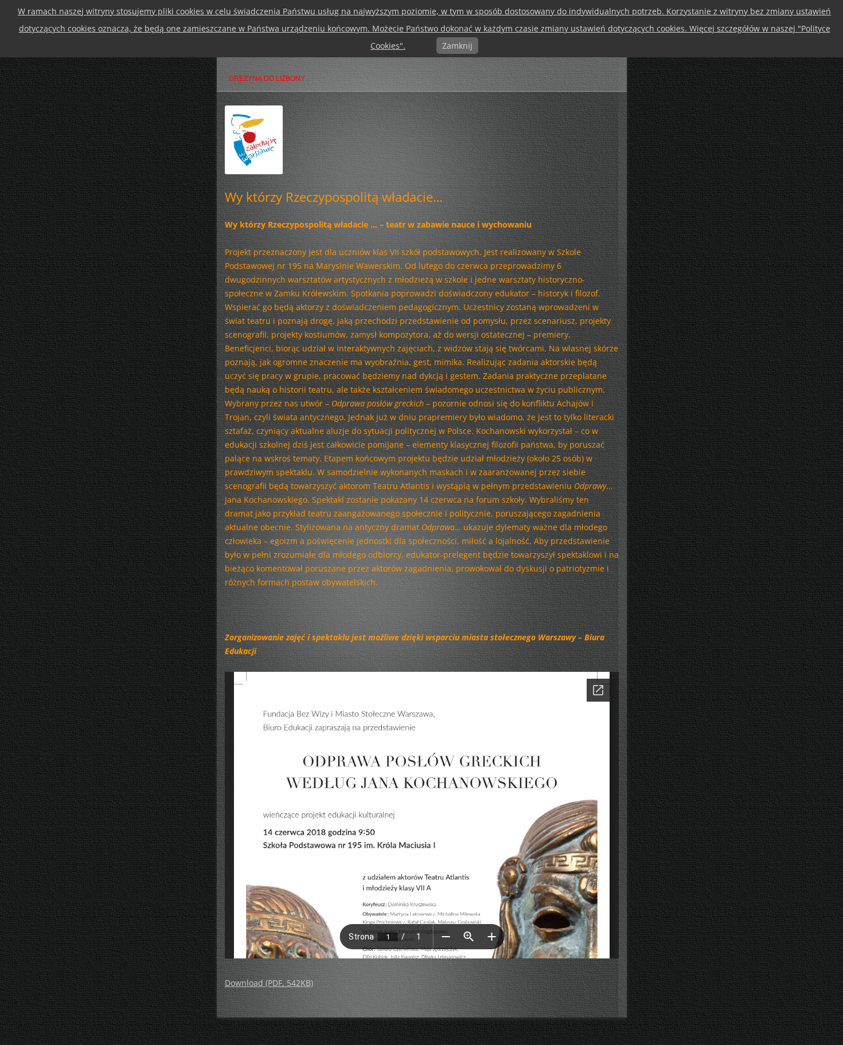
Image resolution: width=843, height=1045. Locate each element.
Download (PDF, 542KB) (269, 982)
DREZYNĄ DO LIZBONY (267, 79)
